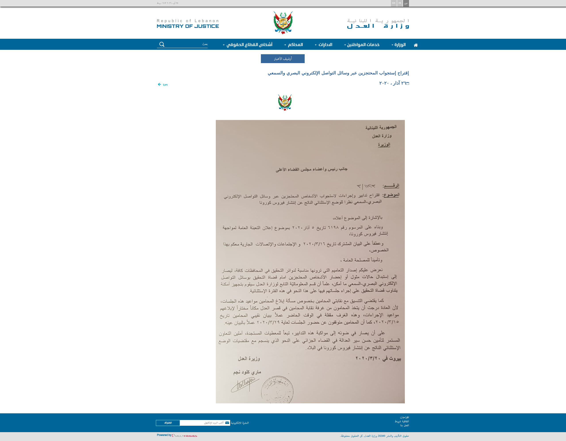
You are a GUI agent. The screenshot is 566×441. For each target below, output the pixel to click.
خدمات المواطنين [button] (363, 44)
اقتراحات (404, 417)
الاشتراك (168, 423)
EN (393, 3)
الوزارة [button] (400, 44)
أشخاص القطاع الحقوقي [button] (249, 44)
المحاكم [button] (295, 44)
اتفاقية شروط (402, 421)
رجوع (165, 84)
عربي (406, 3)
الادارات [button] (325, 44)
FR (400, 3)
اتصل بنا (404, 425)
